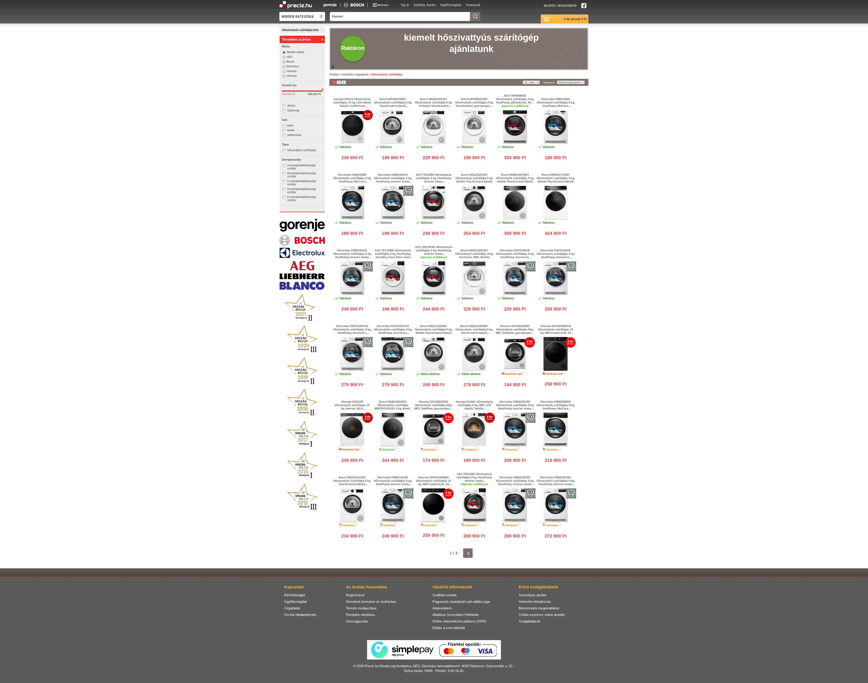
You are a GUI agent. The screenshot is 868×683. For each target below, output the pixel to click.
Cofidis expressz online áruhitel (542, 615)
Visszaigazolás (357, 621)
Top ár (405, 5)
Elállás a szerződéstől (448, 628)
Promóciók (473, 5)
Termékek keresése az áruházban (371, 601)
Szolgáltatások (529, 621)
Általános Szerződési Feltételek (455, 615)
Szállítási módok (444, 595)
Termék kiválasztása (361, 608)
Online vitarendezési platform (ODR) (459, 621)
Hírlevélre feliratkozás (535, 601)
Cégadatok (292, 608)
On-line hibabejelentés (300, 615)
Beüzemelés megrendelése (539, 608)
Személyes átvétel (532, 595)
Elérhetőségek (294, 595)
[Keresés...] (475, 16)
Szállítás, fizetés (425, 5)
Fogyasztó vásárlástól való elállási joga (461, 601)
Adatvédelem (442, 608)
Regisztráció (355, 595)
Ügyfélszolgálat (450, 5)
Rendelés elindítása (360, 615)
